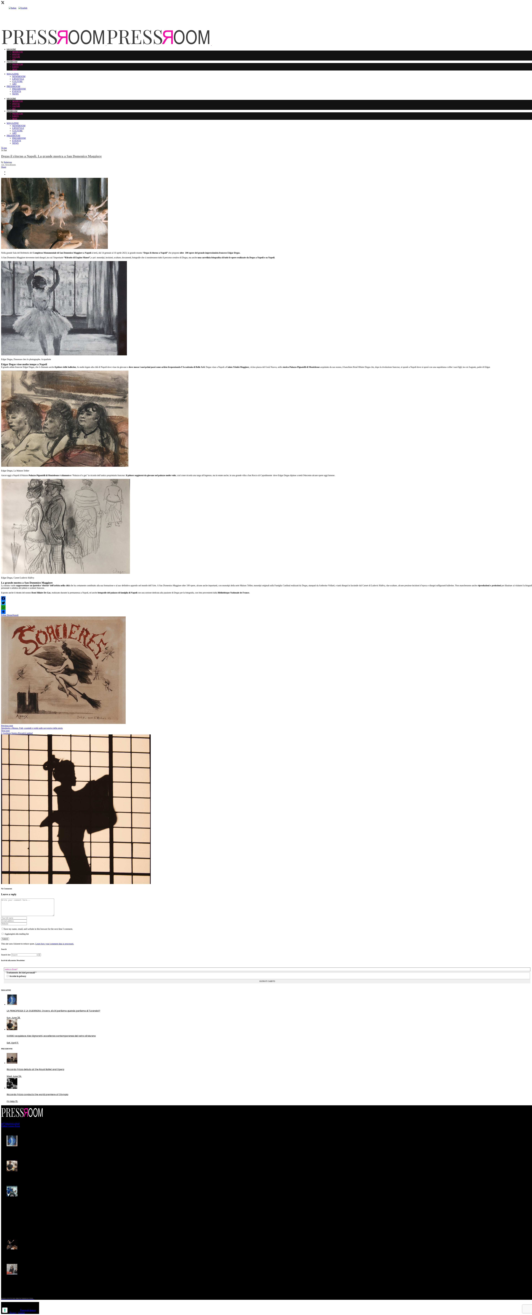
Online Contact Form (10, 1126)
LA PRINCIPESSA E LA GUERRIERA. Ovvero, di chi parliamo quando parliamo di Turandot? (53, 1152)
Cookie (21, 1312)
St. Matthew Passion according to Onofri (28, 1255)
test (9, 1230)
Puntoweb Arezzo (28, 1310)
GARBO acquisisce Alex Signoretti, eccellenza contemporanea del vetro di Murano (51, 1177)
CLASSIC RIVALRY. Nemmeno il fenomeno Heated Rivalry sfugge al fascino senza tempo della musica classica (50, 1203)
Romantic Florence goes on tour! (24, 1280)
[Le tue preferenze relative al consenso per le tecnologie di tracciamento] (4, 1310)
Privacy (13, 1312)
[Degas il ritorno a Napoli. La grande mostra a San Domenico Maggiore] (54, 248)
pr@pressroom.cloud (10, 1123)
